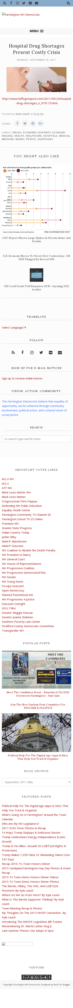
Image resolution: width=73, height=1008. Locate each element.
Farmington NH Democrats (26, 984)
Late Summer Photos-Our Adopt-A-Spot (28, 930)
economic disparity (37, 132)
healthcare (34, 135)
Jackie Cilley (9, 537)
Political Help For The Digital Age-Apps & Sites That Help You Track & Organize (38, 757)
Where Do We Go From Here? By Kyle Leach (31, 895)
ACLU (5, 483)
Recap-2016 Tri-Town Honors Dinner (26, 864)
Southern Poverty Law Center (21, 621)
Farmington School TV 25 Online (22, 519)
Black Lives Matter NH (16, 492)
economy (58, 132)
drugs (17, 132)
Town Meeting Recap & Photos (22, 908)
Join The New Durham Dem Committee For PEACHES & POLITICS (37, 706)
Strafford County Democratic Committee (28, 626)
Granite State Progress (17, 528)
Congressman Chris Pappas (19, 501)
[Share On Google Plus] (40, 123)
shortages (45, 139)
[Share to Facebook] (17, 123)
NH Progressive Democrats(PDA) (23, 572)
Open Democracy (13, 590)
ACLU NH (8, 479)
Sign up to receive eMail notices (22, 378)
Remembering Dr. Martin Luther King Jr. (27, 926)
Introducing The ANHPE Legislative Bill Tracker (32, 922)
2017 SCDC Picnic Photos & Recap (24, 828)
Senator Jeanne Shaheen (17, 617)
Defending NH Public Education (22, 506)
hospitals (50, 135)
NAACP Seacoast (12, 546)
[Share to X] (25, 123)
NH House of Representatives (21, 563)
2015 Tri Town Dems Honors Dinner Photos (30, 881)
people (31, 139)
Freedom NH (10, 523)
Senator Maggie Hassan (17, 612)
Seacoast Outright (13, 604)
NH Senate (9, 577)
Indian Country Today (15, 532)
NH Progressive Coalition (18, 568)
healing (7, 135)
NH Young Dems (12, 581)
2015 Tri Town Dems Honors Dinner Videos (30, 877)
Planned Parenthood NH (17, 595)
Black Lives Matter (14, 497)
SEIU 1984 (9, 608)
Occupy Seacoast (13, 586)
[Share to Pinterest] (33, 123)
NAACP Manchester (14, 541)
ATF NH (7, 488)
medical (64, 135)
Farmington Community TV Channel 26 (26, 514)
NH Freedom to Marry (16, 555)
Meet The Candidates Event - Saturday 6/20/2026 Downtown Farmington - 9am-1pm (38, 694)
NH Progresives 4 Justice (18, 599)
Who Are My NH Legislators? (20, 823)
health (19, 135)
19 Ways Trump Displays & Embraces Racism (31, 832)
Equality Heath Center (16, 510)
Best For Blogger (62, 984)
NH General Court (13, 559)
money (20, 139)
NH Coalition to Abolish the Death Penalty (28, 550)
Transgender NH (13, 630)
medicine (8, 139)
